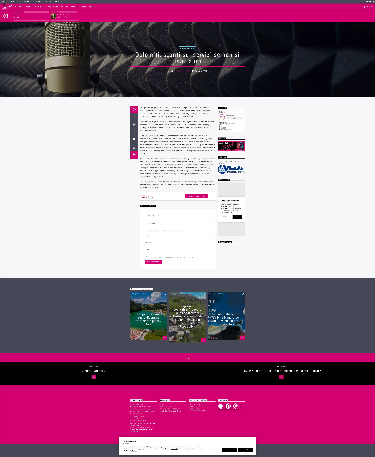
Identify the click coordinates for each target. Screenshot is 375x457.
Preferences (213, 450)
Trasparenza (134, 432)
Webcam (38, 2)
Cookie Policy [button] (174, 449)
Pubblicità (48, 2)
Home (5, 2)
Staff (30, 7)
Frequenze (27, 2)
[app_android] (221, 406)
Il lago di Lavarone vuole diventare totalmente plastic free (149, 319)
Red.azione (183, 71)
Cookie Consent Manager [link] (128, 441)
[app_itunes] (229, 406)
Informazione (15, 2)
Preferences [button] (134, 451)
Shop (93, 7)
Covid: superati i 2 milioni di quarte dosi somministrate (282, 371)
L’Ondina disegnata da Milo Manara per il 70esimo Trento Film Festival (226, 319)
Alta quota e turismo (187, 48)
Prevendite (54, 7)
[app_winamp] (236, 406)
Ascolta (370, 7)
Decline (230, 450)
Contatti (59, 2)
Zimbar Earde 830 (94, 371)
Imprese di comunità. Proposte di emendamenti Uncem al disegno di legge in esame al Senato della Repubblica (187, 316)
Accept (246, 450)
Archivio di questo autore (196, 196)
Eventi (66, 7)
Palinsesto (41, 7)
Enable (238, 217)
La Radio (20, 7)
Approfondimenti (79, 7)
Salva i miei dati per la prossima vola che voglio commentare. (171, 257)
